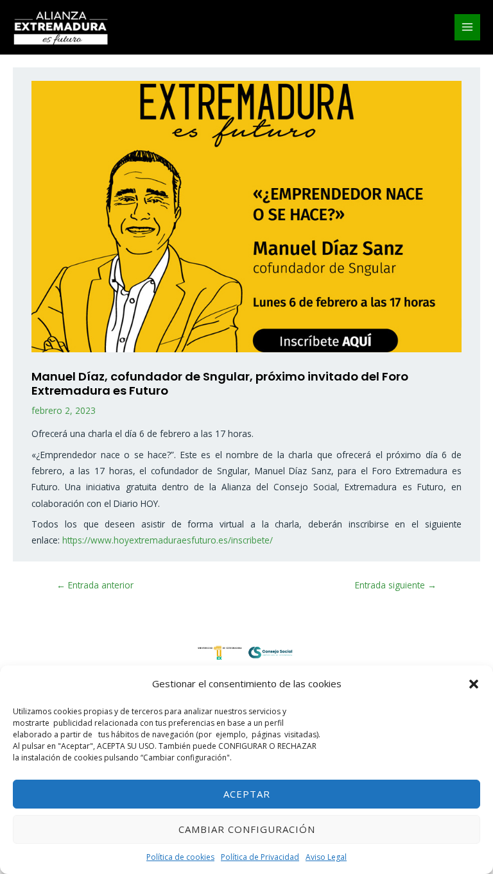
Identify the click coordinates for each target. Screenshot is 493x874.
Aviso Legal (326, 857)
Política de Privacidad (260, 857)
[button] (473, 684)
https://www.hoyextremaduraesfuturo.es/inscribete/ (167, 540)
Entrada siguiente (396, 585)
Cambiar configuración (246, 829)
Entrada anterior (95, 585)
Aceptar (246, 793)
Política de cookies (180, 857)
